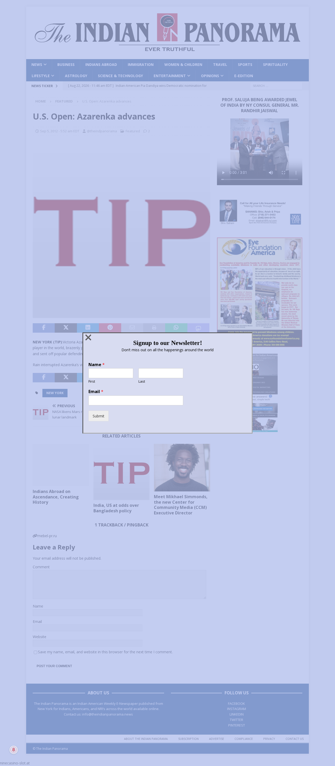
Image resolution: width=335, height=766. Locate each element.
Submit (98, 415)
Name (96, 364)
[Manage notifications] (13, 750)
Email (95, 391)
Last (141, 381)
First (91, 381)
